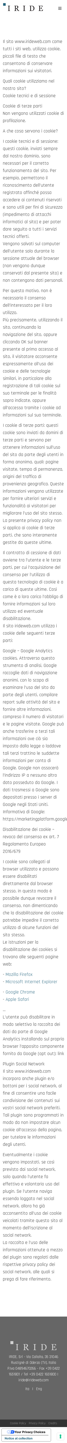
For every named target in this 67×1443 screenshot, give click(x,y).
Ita (27, 1389)
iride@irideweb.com (33, 1380)
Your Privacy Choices (30, 1432)
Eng (39, 1389)
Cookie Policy (18, 1423)
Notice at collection (19, 1438)
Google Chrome (20, 992)
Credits (52, 1423)
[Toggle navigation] (60, 8)
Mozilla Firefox (19, 974)
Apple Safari (17, 999)
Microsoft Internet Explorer (31, 982)
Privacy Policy (37, 1423)
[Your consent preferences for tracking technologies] (60, 1436)
